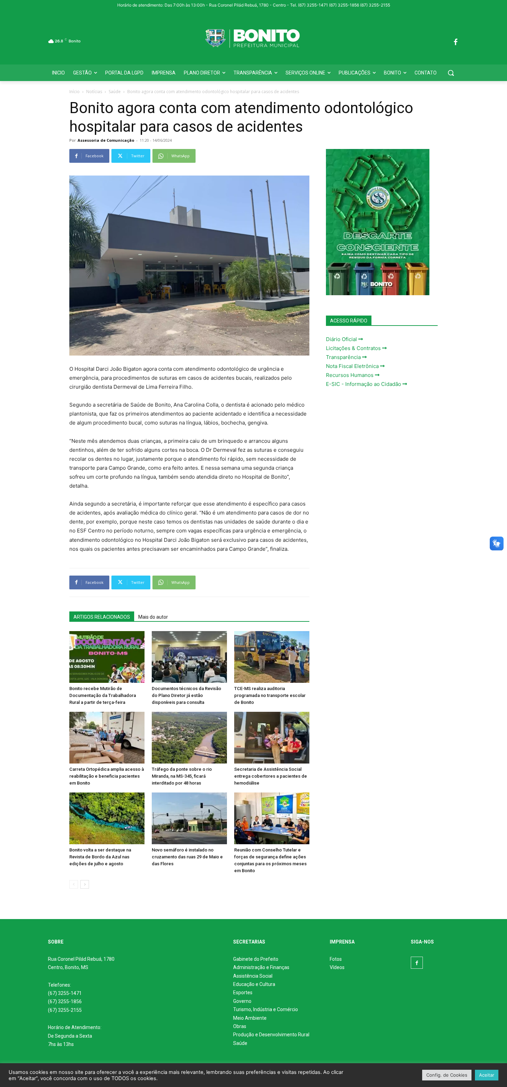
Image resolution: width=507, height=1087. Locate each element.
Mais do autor (153, 617)
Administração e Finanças (261, 967)
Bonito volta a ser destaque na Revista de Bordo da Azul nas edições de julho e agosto (100, 856)
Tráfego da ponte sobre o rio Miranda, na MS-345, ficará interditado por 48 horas (182, 776)
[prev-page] (73, 884)
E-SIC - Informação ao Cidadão (364, 384)
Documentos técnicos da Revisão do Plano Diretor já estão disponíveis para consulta (186, 695)
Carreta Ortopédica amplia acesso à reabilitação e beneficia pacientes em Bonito (106, 776)
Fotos (336, 959)
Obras (239, 1026)
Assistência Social (252, 976)
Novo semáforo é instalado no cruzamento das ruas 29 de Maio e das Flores (187, 856)
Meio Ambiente (250, 1018)
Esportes (242, 992)
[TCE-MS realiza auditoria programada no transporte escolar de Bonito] (271, 657)
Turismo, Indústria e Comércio (265, 1009)
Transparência (344, 357)
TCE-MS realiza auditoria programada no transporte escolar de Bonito (270, 695)
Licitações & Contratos (354, 348)
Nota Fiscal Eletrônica (353, 366)
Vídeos (337, 967)
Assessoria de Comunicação (106, 140)
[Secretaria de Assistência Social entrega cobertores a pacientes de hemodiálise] (271, 738)
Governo (242, 1001)
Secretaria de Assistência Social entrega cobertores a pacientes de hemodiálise (270, 776)
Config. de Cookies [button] (446, 1075)
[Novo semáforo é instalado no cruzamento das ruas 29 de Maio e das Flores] (189, 818)
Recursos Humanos (350, 375)
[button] (451, 72)
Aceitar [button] (486, 1075)
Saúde (115, 91)
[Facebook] (455, 41)
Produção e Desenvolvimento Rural (271, 1034)
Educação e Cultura (254, 984)
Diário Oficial (342, 339)
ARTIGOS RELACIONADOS (101, 617)
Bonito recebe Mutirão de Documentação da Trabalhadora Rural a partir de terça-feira (102, 695)
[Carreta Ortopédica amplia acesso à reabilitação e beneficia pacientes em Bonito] (107, 738)
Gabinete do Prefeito (255, 959)
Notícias (94, 91)
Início (74, 91)
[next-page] (84, 884)
